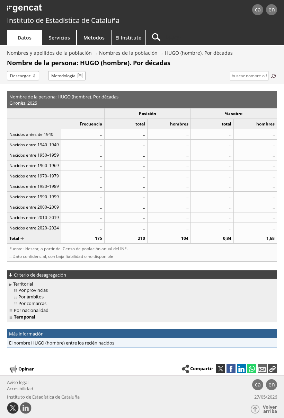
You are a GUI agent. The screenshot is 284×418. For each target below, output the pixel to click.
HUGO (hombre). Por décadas (199, 53)
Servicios (59, 37)
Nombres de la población (128, 53)
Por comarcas (32, 303)
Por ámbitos (31, 297)
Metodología (63, 76)
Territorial (23, 284)
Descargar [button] (20, 76)
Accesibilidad (20, 388)
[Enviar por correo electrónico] (262, 368)
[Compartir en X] (220, 368)
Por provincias (33, 290)
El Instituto (128, 37)
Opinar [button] (26, 369)
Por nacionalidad (31, 310)
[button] (272, 368)
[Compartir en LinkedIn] (241, 368)
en (271, 9)
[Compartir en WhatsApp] (251, 368)
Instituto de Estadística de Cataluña (63, 20)
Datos (25, 37)
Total (14, 238)
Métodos (94, 37)
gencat (61, 10)
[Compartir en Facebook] (231, 368)
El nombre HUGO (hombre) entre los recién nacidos (61, 343)
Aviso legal (17, 382)
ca (258, 9)
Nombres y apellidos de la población (49, 53)
